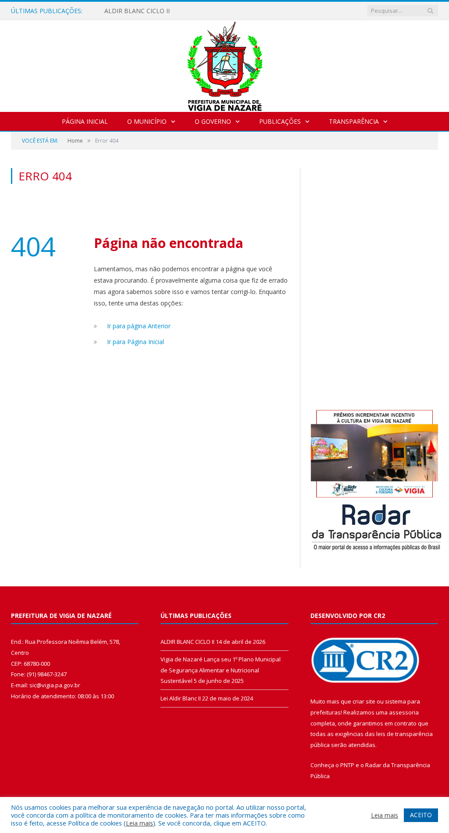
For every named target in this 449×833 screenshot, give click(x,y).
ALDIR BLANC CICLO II (137, 11)
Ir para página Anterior (139, 326)
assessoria (404, 712)
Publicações (280, 121)
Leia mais (139, 823)
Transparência (354, 121)
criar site (364, 701)
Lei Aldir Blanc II (180, 698)
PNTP (347, 765)
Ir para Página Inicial (135, 342)
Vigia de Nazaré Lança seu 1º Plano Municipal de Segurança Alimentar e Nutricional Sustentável (220, 670)
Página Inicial (85, 121)
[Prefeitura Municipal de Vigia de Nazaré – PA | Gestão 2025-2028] (224, 64)
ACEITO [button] (421, 815)
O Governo (213, 121)
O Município (147, 121)
